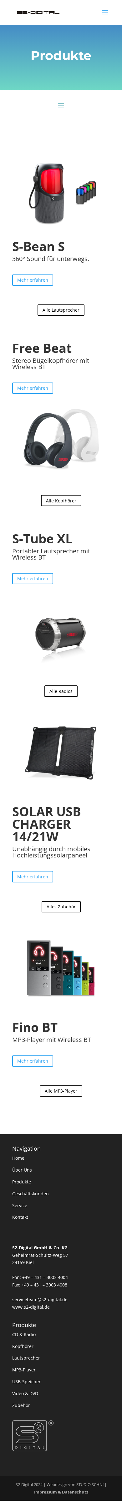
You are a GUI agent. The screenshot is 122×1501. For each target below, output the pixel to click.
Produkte (21, 1182)
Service (19, 1205)
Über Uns (22, 1170)
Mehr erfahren (32, 280)
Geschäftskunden (30, 1194)
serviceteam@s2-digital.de (40, 1299)
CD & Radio (24, 1334)
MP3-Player (24, 1370)
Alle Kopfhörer (61, 501)
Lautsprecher (26, 1358)
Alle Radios (61, 691)
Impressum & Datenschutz (61, 1492)
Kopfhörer (22, 1346)
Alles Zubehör (61, 907)
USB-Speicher (26, 1382)
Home (18, 1158)
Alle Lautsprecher (61, 310)
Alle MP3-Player (61, 1091)
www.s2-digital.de (31, 1307)
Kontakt (20, 1217)
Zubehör (21, 1405)
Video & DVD (25, 1393)
